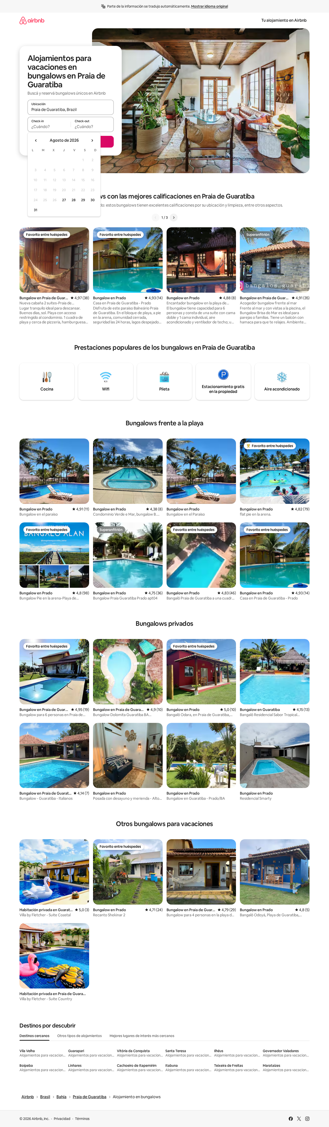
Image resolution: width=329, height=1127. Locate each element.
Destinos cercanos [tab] (34, 1036)
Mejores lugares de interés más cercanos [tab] (142, 1036)
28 (73, 200)
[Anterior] (156, 217)
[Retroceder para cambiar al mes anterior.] (36, 140)
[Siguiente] (174, 217)
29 (83, 200)
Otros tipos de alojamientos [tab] (79, 1036)
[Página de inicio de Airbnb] (31, 20)
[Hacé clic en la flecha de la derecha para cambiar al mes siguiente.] (92, 140)
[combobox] (70, 109)
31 (35, 210)
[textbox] (49, 127)
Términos (82, 1119)
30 (93, 200)
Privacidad (62, 1119)
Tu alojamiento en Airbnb (284, 20)
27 (64, 200)
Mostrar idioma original (209, 6)
